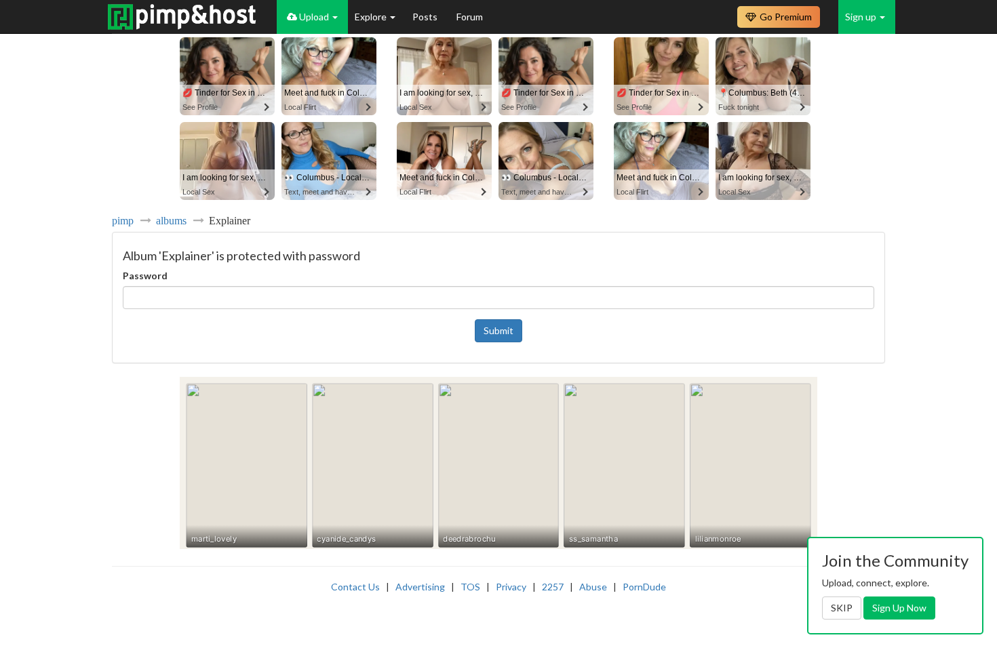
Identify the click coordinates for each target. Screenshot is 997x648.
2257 (553, 586)
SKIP (842, 607)
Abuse (593, 586)
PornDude (644, 586)
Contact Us (355, 586)
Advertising (420, 586)
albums (171, 220)
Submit (498, 330)
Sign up (861, 16)
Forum (469, 16)
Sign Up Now (899, 607)
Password (145, 275)
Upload (314, 16)
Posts (425, 16)
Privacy (511, 586)
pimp (123, 220)
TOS (470, 586)
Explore (372, 16)
